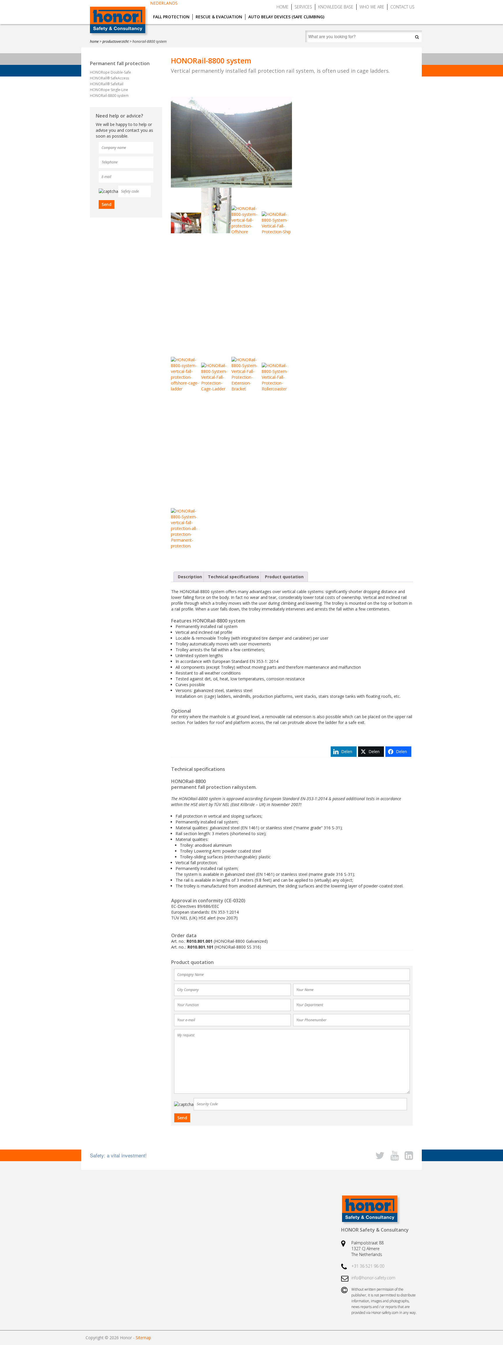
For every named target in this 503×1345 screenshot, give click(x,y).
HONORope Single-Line (109, 89)
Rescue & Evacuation (219, 16)
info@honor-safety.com (373, 1277)
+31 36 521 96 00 (367, 1266)
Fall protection (171, 16)
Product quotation (284, 576)
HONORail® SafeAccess (109, 78)
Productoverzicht (115, 41)
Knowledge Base (335, 7)
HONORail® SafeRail (106, 83)
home (94, 41)
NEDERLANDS (164, 3)
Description (190, 576)
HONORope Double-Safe (110, 72)
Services (303, 7)
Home (282, 7)
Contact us (402, 7)
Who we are (371, 7)
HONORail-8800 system (109, 95)
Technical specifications (233, 576)
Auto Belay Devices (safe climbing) (286, 16)
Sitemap (143, 1337)
